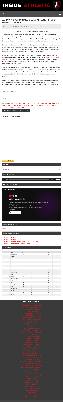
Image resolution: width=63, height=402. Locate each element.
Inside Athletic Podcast (12, 233)
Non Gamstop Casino (31, 330)
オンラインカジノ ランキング (31, 307)
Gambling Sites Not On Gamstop (31, 313)
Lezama (54, 105)
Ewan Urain (55, 103)
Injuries (14, 105)
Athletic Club (31, 103)
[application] (31, 179)
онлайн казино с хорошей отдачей (31, 367)
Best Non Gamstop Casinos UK (31, 305)
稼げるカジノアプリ (31, 370)
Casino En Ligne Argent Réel (31, 388)
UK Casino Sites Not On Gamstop (31, 349)
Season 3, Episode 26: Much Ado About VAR (17, 243)
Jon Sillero (20, 105)
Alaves (11, 103)
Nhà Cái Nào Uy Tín (31, 374)
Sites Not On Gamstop (31, 324)
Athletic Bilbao (22, 103)
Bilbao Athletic (40, 103)
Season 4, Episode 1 (10, 239)
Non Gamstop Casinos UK (31, 309)
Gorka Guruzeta (6, 105)
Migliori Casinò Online (31, 386)
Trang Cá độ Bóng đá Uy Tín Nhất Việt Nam (31, 376)
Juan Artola (38, 105)
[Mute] (54, 179)
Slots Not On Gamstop (31, 342)
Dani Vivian (48, 103)
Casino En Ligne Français (31, 382)
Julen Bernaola (46, 105)
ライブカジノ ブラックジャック (31, 365)
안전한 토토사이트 (31, 384)
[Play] (4, 179)
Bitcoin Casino (31, 357)
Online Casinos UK (31, 340)
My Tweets (5, 228)
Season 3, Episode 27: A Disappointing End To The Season (21, 241)
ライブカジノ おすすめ (31, 372)
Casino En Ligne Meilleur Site (31, 347)
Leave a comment (36, 26)
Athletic (16, 103)
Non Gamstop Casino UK (31, 326)
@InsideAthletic (25, 26)
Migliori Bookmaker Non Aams (31, 363)
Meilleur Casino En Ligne (31, 344)
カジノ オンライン (31, 334)
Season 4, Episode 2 (10, 237)
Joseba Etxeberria (29, 105)
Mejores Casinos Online (32, 397)
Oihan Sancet (11, 107)
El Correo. (6, 59)
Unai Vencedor (20, 107)
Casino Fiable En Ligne (31, 390)
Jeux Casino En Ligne (31, 359)
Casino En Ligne (31, 378)
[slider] (58, 179)
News (27, 110)
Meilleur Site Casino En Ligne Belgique (31, 361)
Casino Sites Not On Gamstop (31, 311)
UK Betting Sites (31, 351)
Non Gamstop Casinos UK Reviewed (31, 332)
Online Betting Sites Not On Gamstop (31, 319)
